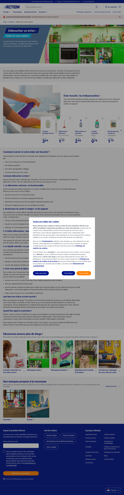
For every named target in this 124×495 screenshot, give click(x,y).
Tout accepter (84, 273)
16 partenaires (47, 241)
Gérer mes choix (40, 273)
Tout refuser (68, 273)
